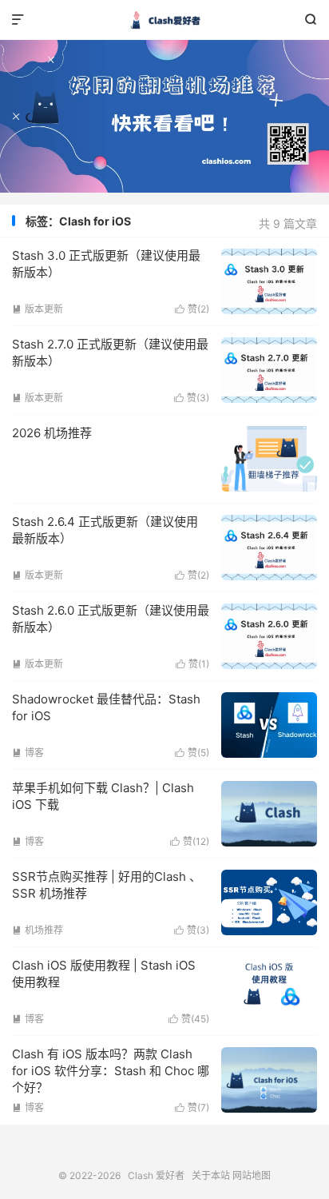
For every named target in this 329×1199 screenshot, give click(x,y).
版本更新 (37, 309)
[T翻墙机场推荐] (164, 116)
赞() (192, 309)
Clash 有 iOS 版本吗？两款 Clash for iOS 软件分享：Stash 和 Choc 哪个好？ (110, 1070)
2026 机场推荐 (52, 432)
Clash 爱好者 (164, 20)
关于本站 (211, 1175)
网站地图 (251, 1175)
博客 (28, 753)
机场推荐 (37, 930)
